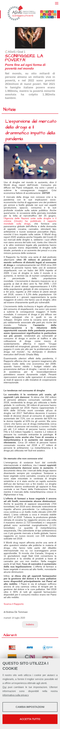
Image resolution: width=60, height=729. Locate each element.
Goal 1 (21, 51)
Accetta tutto (30, 719)
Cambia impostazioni (30, 706)
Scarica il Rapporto (14, 604)
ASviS (12, 51)
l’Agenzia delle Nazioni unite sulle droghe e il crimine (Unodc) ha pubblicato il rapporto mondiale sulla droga (30, 221)
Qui (4, 687)
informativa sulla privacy (15, 695)
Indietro (30, 624)
